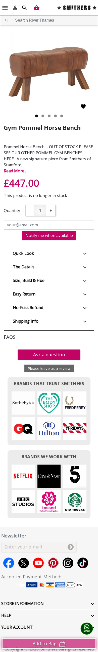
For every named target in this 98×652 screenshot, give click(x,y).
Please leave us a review (49, 368)
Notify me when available (49, 235)
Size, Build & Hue (28, 280)
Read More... (15, 171)
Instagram (68, 563)
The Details (23, 267)
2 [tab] (42, 116)
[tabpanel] (49, 74)
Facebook (8, 563)
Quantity (12, 210)
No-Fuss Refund (28, 307)
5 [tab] (61, 116)
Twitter (23, 563)
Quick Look (23, 253)
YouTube (38, 563)
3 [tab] (49, 116)
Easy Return (24, 294)
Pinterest (53, 563)
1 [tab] (36, 116)
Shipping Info (25, 321)
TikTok (82, 563)
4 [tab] (55, 116)
